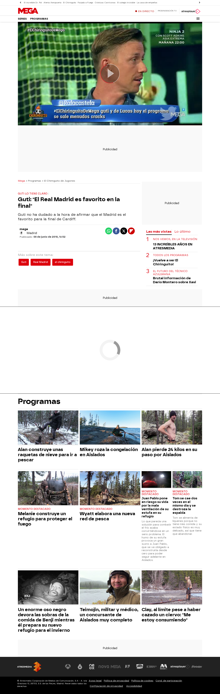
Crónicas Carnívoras (105, 3)
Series (22, 18)
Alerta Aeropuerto (52, 3)
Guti (23, 262)
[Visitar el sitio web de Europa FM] (151, 666)
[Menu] (198, 18)
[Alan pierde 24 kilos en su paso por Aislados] (172, 427)
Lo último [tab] (182, 232)
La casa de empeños (147, 3)
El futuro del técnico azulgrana (170, 273)
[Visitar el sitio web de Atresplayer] (180, 666)
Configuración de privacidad (106, 686)
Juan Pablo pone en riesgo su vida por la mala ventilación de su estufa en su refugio (155, 507)
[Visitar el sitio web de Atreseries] (128, 666)
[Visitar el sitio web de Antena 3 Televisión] (68, 666)
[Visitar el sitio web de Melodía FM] (163, 666)
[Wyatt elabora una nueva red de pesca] (110, 488)
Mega (21, 180)
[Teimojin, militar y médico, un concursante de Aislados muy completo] (110, 587)
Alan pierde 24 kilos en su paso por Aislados (169, 452)
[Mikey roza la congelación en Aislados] (110, 427)
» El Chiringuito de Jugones (58, 180)
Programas (39, 18)
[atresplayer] (190, 11)
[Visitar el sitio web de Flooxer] (197, 666)
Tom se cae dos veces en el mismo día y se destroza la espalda (185, 505)
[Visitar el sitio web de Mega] (116, 666)
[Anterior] (20, 2)
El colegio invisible (126, 3)
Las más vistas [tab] (159, 232)
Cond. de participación (169, 680)
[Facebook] (21, 233)
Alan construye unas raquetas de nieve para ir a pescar (47, 454)
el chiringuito (62, 262)
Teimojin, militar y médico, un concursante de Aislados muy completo (109, 614)
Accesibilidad (134, 686)
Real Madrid (40, 262)
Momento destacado (34, 509)
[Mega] (39, 11)
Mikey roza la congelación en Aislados (109, 452)
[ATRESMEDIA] (29, 666)
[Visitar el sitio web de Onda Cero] (140, 666)
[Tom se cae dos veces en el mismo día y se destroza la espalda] (187, 480)
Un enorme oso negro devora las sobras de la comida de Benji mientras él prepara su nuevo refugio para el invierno (46, 620)
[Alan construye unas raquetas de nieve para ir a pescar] (48, 427)
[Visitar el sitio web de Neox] (92, 666)
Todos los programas (170, 255)
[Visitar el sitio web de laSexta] (80, 666)
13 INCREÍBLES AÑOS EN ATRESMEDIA (172, 246)
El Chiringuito (69, 3)
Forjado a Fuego (85, 3)
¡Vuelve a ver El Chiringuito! (165, 262)
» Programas (33, 180)
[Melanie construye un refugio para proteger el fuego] (48, 488)
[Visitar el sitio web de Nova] (104, 666)
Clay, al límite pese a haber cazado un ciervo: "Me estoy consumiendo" (171, 614)
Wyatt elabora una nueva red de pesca (107, 516)
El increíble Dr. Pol (33, 3)
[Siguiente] (199, 2)
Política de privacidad (116, 680)
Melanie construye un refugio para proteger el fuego (45, 519)
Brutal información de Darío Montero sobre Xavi (174, 280)
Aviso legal (95, 680)
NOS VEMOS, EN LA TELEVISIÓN (175, 239)
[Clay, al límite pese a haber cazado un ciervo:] (172, 587)
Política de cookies (142, 680)
